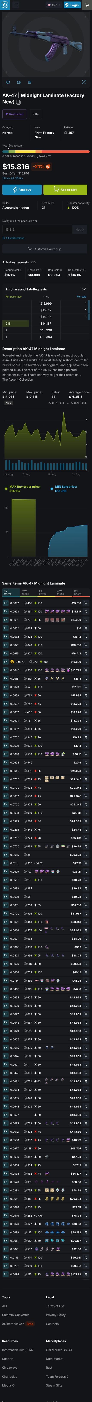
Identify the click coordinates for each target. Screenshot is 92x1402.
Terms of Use (55, 1306)
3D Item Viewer (13, 1324)
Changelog (9, 1376)
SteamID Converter (15, 1315)
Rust (49, 1367)
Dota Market (55, 1358)
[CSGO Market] (5, 5)
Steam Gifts (54, 1385)
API (4, 1306)
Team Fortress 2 (57, 1376)
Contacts (52, 1324)
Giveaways (9, 1367)
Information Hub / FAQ (17, 1350)
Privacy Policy (56, 1315)
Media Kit (8, 1385)
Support (7, 1358)
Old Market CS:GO (59, 1350)
